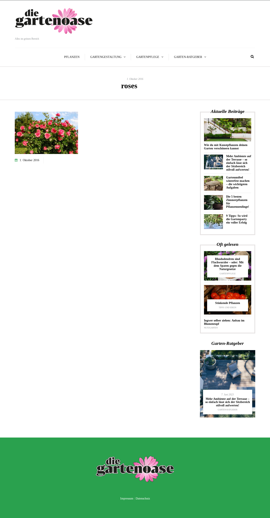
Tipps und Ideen (227, 307)
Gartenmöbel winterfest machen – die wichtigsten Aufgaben (238, 182)
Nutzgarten (211, 328)
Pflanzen (72, 57)
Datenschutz (143, 498)
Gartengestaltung (106, 57)
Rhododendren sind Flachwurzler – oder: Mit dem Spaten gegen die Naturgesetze (227, 264)
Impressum (126, 498)
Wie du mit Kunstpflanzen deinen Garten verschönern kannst (225, 146)
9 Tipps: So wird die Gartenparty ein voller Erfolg (236, 219)
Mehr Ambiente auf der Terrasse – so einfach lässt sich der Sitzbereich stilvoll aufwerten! (238, 163)
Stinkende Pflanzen (227, 303)
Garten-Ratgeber (188, 57)
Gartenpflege (147, 57)
